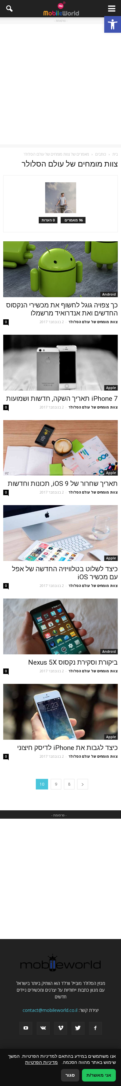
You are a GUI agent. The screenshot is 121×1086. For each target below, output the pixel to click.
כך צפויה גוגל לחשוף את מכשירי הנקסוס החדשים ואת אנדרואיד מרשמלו (62, 309)
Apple (111, 387)
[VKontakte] (43, 1028)
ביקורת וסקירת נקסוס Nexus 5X (73, 662)
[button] (112, 24)
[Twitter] (78, 1028)
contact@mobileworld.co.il (50, 1010)
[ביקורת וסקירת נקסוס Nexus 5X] (60, 626)
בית (115, 154)
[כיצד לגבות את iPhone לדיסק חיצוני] (60, 712)
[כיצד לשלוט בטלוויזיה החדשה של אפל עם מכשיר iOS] (60, 533)
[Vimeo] (60, 1028)
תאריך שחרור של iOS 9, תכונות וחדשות (63, 483)
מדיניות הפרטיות (41, 1062)
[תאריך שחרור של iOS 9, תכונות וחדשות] (60, 448)
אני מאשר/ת (98, 1075)
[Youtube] (25, 1028)
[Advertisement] (60, 84)
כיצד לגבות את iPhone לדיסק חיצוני (67, 748)
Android (109, 294)
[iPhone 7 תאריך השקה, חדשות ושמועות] (60, 363)
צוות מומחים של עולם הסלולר (93, 321)
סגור (70, 1075)
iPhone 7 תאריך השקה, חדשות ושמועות (62, 398)
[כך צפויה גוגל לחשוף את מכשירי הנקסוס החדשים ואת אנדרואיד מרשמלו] (60, 269)
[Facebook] (95, 1028)
